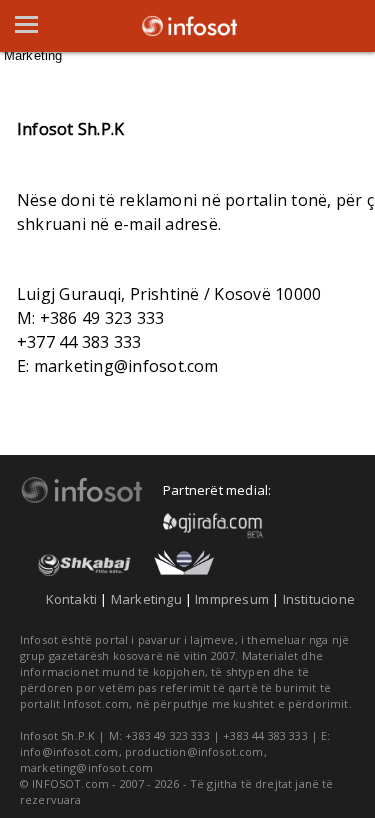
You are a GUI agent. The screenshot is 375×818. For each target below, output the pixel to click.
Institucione (319, 599)
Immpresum (232, 599)
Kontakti (72, 599)
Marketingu (146, 599)
